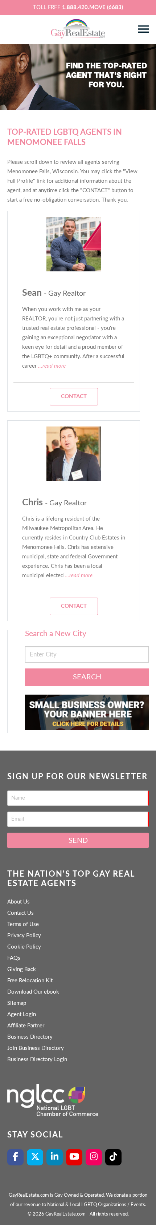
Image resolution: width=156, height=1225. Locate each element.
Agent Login (21, 1014)
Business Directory (30, 1037)
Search (87, 677)
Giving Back (21, 969)
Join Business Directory (35, 1048)
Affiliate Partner (25, 1025)
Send (78, 840)
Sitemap (16, 1003)
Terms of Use (23, 924)
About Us (18, 902)
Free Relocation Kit (30, 980)
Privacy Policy (24, 935)
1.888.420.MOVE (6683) (92, 7)
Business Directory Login (37, 1059)
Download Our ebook (33, 992)
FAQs (13, 958)
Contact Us (20, 913)
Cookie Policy (24, 947)
